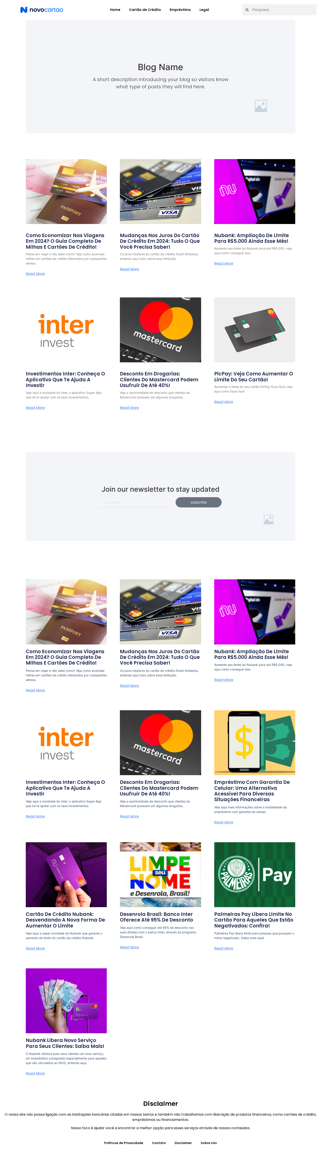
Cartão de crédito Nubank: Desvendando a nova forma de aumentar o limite (65, 920)
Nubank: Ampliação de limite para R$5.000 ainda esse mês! (251, 238)
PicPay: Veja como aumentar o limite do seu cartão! (253, 376)
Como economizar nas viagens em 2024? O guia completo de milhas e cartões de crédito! (65, 241)
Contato (159, 1143)
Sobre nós (209, 1143)
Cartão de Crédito (145, 9)
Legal (204, 9)
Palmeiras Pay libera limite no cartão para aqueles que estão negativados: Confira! (253, 920)
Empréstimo (180, 9)
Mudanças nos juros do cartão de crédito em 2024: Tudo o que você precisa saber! (160, 241)
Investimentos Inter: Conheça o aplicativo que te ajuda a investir (65, 379)
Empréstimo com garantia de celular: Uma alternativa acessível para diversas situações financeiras (252, 791)
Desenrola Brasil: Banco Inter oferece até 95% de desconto (156, 917)
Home (115, 9)
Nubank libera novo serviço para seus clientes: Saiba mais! (65, 1043)
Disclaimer (183, 1143)
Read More (35, 274)
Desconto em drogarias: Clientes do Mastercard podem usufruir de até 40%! (159, 379)
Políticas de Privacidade (123, 1143)
